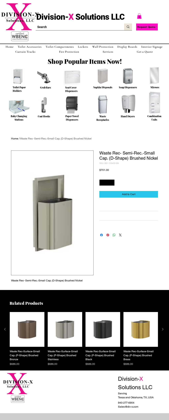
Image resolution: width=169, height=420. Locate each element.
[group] (84, 339)
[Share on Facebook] (101, 235)
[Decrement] (102, 182)
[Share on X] (120, 235)
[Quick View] (27, 329)
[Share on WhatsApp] (114, 235)
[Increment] (112, 182)
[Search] (128, 27)
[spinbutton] (107, 182)
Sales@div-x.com (128, 406)
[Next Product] (163, 329)
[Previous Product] (5, 329)
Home (14, 138)
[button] (139, 16)
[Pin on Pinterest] (108, 235)
